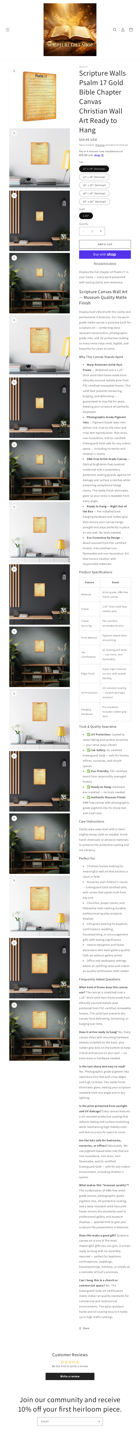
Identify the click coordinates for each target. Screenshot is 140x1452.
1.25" (86, 215)
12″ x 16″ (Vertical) (94, 177)
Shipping (100, 144)
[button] (8, 30)
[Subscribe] (99, 1421)
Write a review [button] (69, 1376)
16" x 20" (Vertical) (94, 185)
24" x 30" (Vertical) (94, 201)
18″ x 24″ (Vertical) (94, 193)
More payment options (105, 263)
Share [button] (86, 1328)
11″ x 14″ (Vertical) (94, 168)
